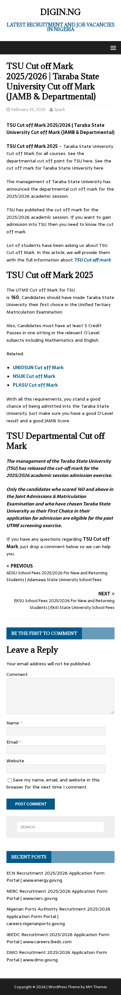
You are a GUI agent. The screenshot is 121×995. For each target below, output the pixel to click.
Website (15, 760)
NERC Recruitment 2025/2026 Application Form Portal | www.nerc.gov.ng (56, 895)
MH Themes (96, 987)
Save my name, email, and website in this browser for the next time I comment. (53, 783)
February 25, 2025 (28, 109)
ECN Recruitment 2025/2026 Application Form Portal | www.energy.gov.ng (55, 876)
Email (12, 742)
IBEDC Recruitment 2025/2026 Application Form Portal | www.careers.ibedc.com (57, 938)
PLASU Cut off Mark (36, 385)
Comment (17, 674)
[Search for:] (60, 827)
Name (13, 722)
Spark (59, 109)
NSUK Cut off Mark (34, 376)
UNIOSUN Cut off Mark (39, 367)
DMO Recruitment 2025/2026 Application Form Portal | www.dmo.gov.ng (56, 956)
